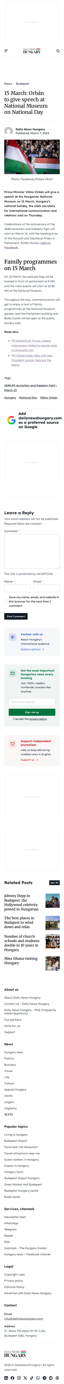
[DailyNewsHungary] (32, 50)
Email (38, 581)
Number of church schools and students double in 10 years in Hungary (22, 943)
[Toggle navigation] (6, 51)
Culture (9, 1083)
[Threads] (57, 1378)
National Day (28, 397)
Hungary (10, 397)
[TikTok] (31, 1378)
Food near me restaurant (21, 1147)
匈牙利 (8, 1114)
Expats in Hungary (16, 1165)
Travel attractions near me (22, 1153)
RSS (7, 1242)
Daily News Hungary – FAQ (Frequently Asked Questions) (30, 1011)
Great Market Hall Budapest (23, 1184)
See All (54, 882)
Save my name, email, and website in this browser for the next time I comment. (34, 601)
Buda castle (12, 1197)
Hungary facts (13, 1172)
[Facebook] (12, 1378)
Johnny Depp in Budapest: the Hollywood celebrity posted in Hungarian (21, 902)
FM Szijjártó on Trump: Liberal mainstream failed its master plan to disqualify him (34, 345)
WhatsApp (11, 1223)
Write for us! (12, 1026)
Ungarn (9, 1102)
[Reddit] (51, 1378)
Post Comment (16, 616)
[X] (25, 1378)
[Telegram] (44, 1378)
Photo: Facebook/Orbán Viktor (32, 179)
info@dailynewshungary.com (23, 1318)
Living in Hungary (16, 1134)
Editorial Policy (14, 1287)
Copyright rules (14, 1274)
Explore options (30, 649)
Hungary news (13, 1052)
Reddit (8, 1235)
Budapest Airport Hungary (22, 1178)
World (8, 1095)
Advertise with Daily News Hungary (27, 1293)
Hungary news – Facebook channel (27, 1254)
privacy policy (38, 719)
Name (9, 581)
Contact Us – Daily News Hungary (26, 1004)
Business (10, 1065)
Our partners (12, 1019)
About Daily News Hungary (22, 997)
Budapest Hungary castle (21, 1190)
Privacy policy (13, 1280)
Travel (8, 1071)
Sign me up (32, 712)
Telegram (10, 1229)
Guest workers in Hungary (21, 1159)
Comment (12, 531)
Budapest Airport (15, 1141)
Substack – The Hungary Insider (25, 1248)
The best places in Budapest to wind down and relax (19, 922)
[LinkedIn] (6, 1378)
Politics (9, 1058)
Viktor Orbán (49, 397)
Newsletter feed (15, 1217)
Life (6, 1077)
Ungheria (10, 1108)
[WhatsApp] (38, 1378)
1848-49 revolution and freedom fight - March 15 (30, 388)
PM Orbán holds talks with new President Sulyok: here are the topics (31, 360)
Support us (27, 760)
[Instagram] (19, 1378)
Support (9, 1032)
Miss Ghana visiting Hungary (21, 960)
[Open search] (58, 51)
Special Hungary (15, 1089)
